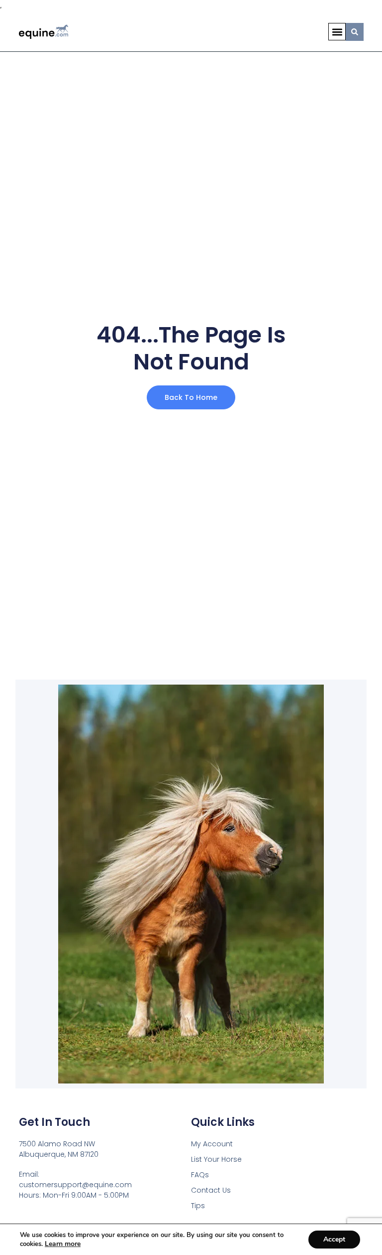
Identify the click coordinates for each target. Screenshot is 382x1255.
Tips (198, 1206)
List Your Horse (216, 1159)
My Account (212, 1144)
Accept (334, 1239)
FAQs (200, 1175)
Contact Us (211, 1190)
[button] (337, 31)
